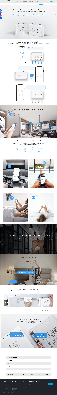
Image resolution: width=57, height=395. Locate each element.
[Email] (1, 16)
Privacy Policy (14, 389)
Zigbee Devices (6, 388)
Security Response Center (24, 387)
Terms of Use (13, 390)
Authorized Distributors (15, 387)
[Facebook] (34, 387)
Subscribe (50, 384)
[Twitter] (1, 12)
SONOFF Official (10, 392)
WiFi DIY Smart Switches (7, 383)
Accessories (31, 1)
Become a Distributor (14, 388)
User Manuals (22, 383)
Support (38, 1)
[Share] (1, 18)
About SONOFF (14, 383)
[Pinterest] (1, 14)
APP (35, 1)
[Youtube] (30, 387)
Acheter (51, 1)
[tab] (41, 4)
